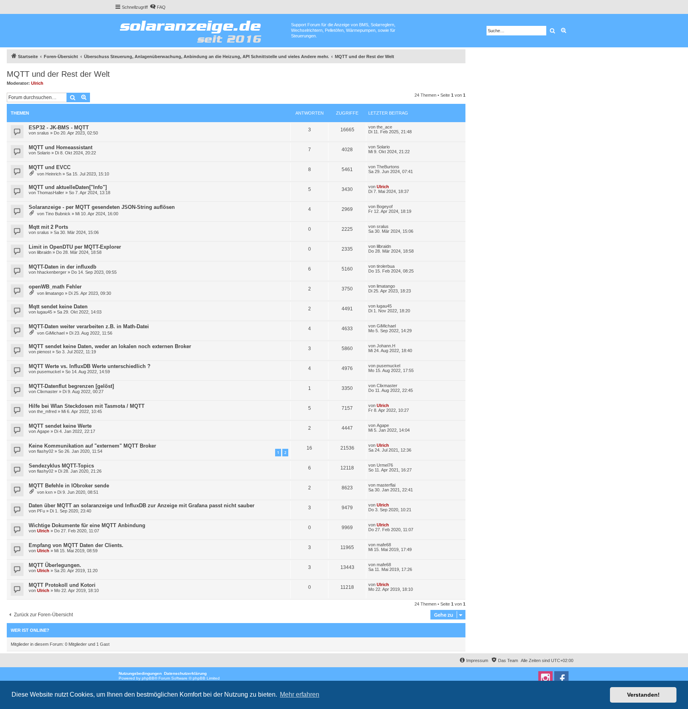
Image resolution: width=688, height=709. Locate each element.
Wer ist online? (30, 630)
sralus (43, 133)
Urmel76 (385, 465)
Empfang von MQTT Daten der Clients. (76, 545)
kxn (49, 492)
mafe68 (384, 544)
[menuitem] (158, 7)
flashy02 (45, 451)
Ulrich (37, 83)
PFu (41, 510)
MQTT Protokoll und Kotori (62, 585)
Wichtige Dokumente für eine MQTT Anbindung (87, 525)
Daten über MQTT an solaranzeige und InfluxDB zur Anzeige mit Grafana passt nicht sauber (141, 505)
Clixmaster (47, 391)
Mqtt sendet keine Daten (58, 307)
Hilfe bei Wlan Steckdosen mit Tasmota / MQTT (87, 406)
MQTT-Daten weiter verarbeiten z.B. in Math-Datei (89, 326)
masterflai (386, 485)
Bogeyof (385, 206)
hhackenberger (51, 272)
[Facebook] (561, 678)
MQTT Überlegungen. (55, 565)
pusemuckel (49, 371)
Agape (43, 431)
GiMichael (54, 333)
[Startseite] (203, 30)
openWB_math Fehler (55, 287)
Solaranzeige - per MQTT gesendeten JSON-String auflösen (102, 207)
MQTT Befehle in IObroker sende (69, 486)
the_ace (384, 127)
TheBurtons (388, 166)
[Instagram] (545, 678)
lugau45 (44, 312)
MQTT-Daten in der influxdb (62, 267)
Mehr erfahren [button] (299, 694)
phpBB (148, 678)
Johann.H (386, 345)
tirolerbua (386, 266)
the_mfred (47, 411)
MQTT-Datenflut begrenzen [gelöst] (71, 386)
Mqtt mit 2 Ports (48, 227)
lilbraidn (44, 252)
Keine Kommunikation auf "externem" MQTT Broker (92, 446)
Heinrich (53, 173)
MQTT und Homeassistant (60, 147)
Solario (43, 152)
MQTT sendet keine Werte (60, 426)
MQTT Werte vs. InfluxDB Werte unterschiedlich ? (89, 366)
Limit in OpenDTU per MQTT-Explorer (75, 247)
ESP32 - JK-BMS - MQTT (59, 128)
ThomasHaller (50, 192)
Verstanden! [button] (643, 694)
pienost (44, 351)
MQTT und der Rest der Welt (58, 74)
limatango (54, 293)
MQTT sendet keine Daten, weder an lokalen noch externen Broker (110, 346)
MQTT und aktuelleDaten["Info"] (68, 187)
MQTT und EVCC (49, 167)
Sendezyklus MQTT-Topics (61, 466)
